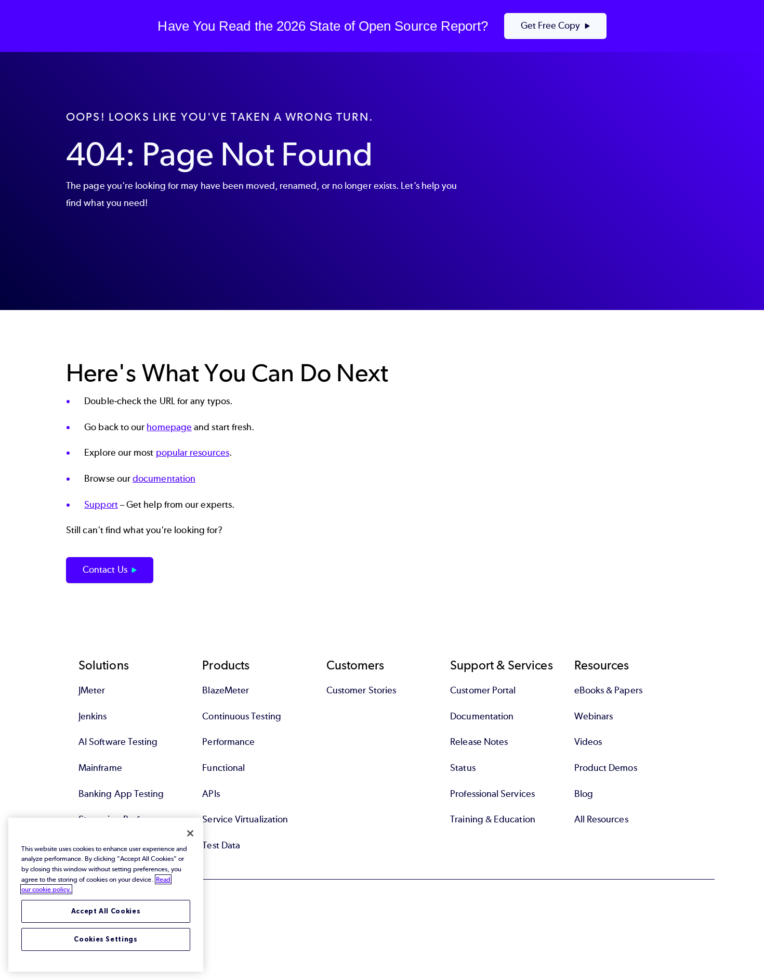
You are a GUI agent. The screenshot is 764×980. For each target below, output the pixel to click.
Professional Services (492, 794)
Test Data (221, 845)
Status (462, 767)
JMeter (91, 690)
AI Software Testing (118, 741)
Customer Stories (361, 690)
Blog (583, 794)
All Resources (601, 819)
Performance (228, 741)
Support (101, 504)
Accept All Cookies (106, 911)
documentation (164, 478)
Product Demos (605, 767)
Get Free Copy (551, 25)
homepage (169, 427)
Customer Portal (483, 690)
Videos (588, 741)
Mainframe (100, 767)
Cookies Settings (106, 939)
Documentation (481, 716)
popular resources (192, 452)
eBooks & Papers (608, 690)
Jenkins (92, 716)
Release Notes (479, 741)
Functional (223, 767)
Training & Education (492, 819)
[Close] (190, 833)
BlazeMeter (225, 690)
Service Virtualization (245, 819)
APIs (210, 794)
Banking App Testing (121, 794)
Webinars (593, 716)
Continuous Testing (241, 716)
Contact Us (105, 569)
